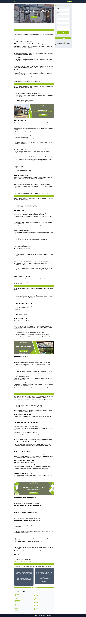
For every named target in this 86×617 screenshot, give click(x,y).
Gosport (35, 606)
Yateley (16, 597)
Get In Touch (63, 38)
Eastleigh (16, 608)
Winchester (17, 605)
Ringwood (36, 611)
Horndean (36, 595)
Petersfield (17, 607)
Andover (16, 601)
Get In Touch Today (34, 29)
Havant (35, 601)
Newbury (27, 561)
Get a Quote (33, 16)
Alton (16, 598)
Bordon (16, 604)
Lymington (36, 609)
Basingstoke (20, 561)
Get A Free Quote (34, 587)
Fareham (35, 599)
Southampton (36, 596)
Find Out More (34, 393)
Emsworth (36, 602)
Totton (35, 598)
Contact (69, 1)
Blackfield (36, 608)
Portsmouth (36, 605)
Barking (30, 561)
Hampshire (24, 561)
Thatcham (16, 561)
